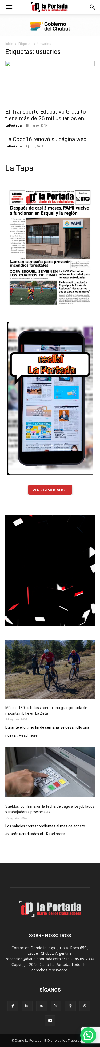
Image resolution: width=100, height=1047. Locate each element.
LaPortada (13, 125)
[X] (56, 1006)
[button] (9, 7)
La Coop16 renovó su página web (45, 139)
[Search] (92, 7)
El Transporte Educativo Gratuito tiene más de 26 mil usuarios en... (46, 114)
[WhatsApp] (84, 1006)
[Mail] (41, 1006)
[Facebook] (12, 1006)
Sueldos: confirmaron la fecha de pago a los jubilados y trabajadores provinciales (49, 809)
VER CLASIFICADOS (50, 489)
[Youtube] (50, 1020)
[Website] (70, 1006)
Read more (28, 735)
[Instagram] (27, 1006)
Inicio (9, 43)
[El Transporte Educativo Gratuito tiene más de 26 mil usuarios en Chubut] (50, 83)
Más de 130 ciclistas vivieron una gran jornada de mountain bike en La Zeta (46, 710)
